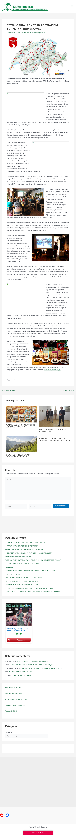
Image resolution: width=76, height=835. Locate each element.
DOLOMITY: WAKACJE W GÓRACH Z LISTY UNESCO (23, 564)
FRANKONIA (9, 567)
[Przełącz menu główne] (72, 6)
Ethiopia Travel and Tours (13, 687)
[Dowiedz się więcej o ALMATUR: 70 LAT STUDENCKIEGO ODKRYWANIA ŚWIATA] (21, 414)
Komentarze (11, 33)
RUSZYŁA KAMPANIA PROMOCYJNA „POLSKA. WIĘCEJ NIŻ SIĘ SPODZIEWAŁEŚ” (33, 560)
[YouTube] (1, 815)
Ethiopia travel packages (13, 693)
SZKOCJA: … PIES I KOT (13, 574)
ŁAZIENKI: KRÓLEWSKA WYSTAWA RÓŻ (18, 556)
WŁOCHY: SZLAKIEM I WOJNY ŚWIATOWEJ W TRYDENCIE (18, 455)
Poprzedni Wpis (8, 390)
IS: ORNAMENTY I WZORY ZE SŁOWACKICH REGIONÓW (24, 585)
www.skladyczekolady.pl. (52, 370)
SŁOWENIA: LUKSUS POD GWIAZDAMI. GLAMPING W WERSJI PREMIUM (30, 571)
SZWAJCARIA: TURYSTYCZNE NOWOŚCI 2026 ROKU (23, 578)
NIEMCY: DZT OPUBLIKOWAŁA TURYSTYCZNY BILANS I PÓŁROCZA (54, 440)
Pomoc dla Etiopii (11, 711)
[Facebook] (7, 815)
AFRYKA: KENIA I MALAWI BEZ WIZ (21, 672)
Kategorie (8, 732)
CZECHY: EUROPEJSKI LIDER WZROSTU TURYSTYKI (23, 581)
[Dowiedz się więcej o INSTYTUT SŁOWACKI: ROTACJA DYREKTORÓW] (54, 416)
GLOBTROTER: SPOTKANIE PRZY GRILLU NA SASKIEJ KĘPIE (32, 665)
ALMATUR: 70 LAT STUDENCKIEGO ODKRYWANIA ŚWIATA (20, 426)
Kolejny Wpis (68, 390)
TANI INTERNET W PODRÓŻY (23, 675)
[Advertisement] (38, 782)
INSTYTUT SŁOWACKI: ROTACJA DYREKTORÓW (52, 431)
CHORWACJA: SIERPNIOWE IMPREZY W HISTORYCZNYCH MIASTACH (29, 588)
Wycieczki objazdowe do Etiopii (16, 699)
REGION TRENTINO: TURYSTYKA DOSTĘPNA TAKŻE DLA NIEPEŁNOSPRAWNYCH (32, 592)
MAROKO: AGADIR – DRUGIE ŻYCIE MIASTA (32, 661)
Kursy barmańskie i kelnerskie (15, 705)
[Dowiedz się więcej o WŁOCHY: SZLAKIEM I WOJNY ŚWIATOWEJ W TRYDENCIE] (21, 444)
